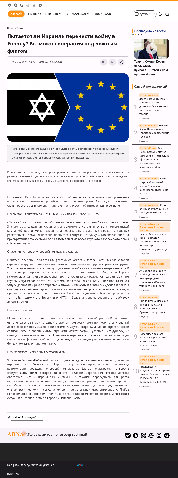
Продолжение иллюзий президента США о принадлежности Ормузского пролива (153, 305)
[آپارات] (151, 435)
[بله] (128, 435)
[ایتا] (143, 435)
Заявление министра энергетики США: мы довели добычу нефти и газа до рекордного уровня (153, 104)
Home (10, 28)
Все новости (34, 14)
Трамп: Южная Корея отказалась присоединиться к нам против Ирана (151, 68)
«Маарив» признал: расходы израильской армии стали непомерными (152, 338)
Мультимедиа (79, 14)
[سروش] (136, 435)
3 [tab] (138, 34)
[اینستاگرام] (159, 435)
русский (144, 14)
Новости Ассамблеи (102, 14)
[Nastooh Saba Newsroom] (82, 465)
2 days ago (144, 141)
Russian (20, 28)
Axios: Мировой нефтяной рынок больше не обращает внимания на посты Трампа (153, 186)
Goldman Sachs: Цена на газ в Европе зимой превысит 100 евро (154, 131)
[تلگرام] (167, 435)
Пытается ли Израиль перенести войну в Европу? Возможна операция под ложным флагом (62, 43)
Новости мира (51, 14)
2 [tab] (135, 34)
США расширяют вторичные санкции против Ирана (153, 209)
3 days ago (144, 118)
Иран (66, 14)
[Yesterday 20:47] (151, 49)
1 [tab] (133, 34)
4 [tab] (141, 34)
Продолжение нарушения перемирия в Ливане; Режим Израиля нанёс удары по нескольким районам (154, 372)
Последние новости (150, 31)
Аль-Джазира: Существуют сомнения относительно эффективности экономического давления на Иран (154, 157)
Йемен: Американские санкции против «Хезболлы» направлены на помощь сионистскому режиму (154, 240)
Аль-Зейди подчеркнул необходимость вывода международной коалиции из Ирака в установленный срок (153, 276)
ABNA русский (16, 14)
